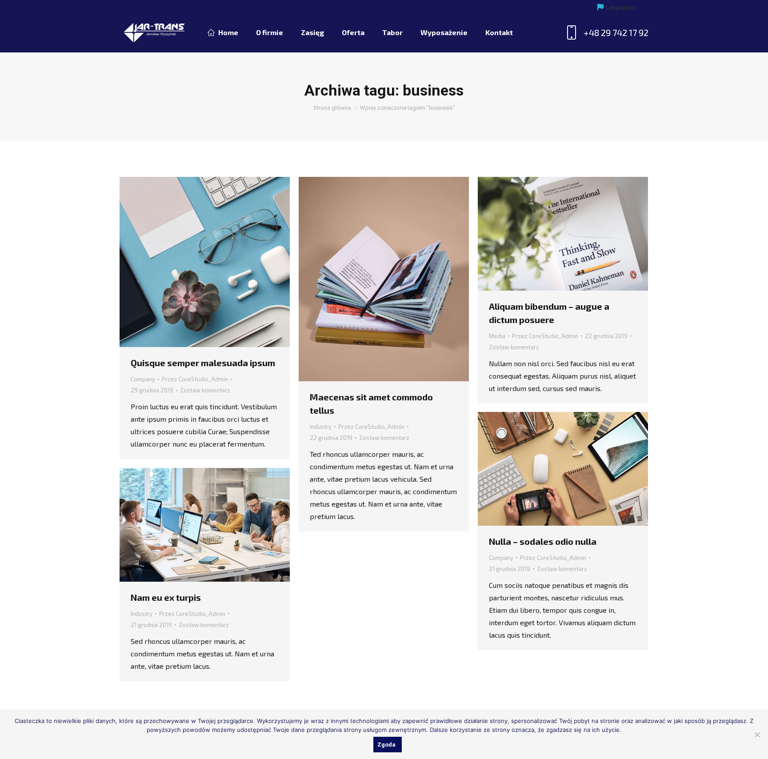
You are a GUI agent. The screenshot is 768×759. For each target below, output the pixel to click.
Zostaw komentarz (205, 390)
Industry (321, 426)
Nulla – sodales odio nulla (542, 541)
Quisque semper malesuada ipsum (203, 362)
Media (497, 336)
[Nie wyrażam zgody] (756, 734)
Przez (195, 379)
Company (143, 379)
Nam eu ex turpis (166, 597)
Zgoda (386, 744)
